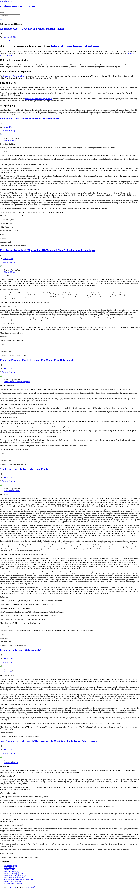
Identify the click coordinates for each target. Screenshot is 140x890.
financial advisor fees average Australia (38, 99)
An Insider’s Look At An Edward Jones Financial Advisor (32, 28)
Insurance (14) (9, 870)
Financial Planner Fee (11, 672)
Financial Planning (8, 41)
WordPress (12, 887)
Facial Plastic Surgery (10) (13, 874)
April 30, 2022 (8, 259)
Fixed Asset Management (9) (14, 877)
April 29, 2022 (8, 368)
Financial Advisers (10, 140)
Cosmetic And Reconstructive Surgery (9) (18, 879)
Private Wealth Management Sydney (17, 382)
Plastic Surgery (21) (11, 866)
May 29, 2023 (7, 127)
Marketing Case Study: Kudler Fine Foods (24, 469)
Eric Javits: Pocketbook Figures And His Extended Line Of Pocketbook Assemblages (47, 250)
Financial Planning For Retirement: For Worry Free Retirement (36, 360)
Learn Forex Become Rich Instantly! (20, 650)
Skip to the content (6, 1)
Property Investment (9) (12, 881)
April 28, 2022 (8, 477)
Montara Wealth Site (11, 763)
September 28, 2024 (10, 37)
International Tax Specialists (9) (15, 876)
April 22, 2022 (8, 749)
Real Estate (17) (9, 868)
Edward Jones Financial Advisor (75, 46)
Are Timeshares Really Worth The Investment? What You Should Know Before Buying (49, 741)
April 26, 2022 (8, 658)
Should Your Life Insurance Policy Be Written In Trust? (31, 118)
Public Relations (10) (11, 872)
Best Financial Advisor (12, 491)
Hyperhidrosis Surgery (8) (13, 883)
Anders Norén (31, 887)
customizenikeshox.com (17, 6)
